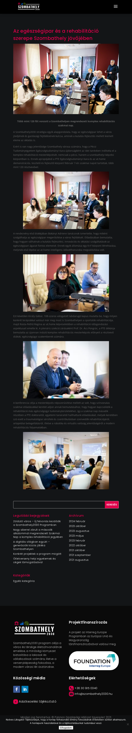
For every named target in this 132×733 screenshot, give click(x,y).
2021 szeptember (80, 555)
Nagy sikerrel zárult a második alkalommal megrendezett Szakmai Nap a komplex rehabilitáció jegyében (38, 533)
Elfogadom (66, 727)
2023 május (76, 535)
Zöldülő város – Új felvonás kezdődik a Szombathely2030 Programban (37, 523)
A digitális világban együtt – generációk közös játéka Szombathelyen (31, 545)
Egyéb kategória (24, 581)
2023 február (77, 540)
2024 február (77, 521)
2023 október (77, 526)
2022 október (77, 545)
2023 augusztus (79, 531)
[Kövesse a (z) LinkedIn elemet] (24, 689)
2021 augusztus (79, 560)
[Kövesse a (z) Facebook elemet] (16, 689)
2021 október (77, 550)
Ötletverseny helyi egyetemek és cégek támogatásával (34, 560)
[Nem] (127, 724)
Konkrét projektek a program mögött (37, 554)
